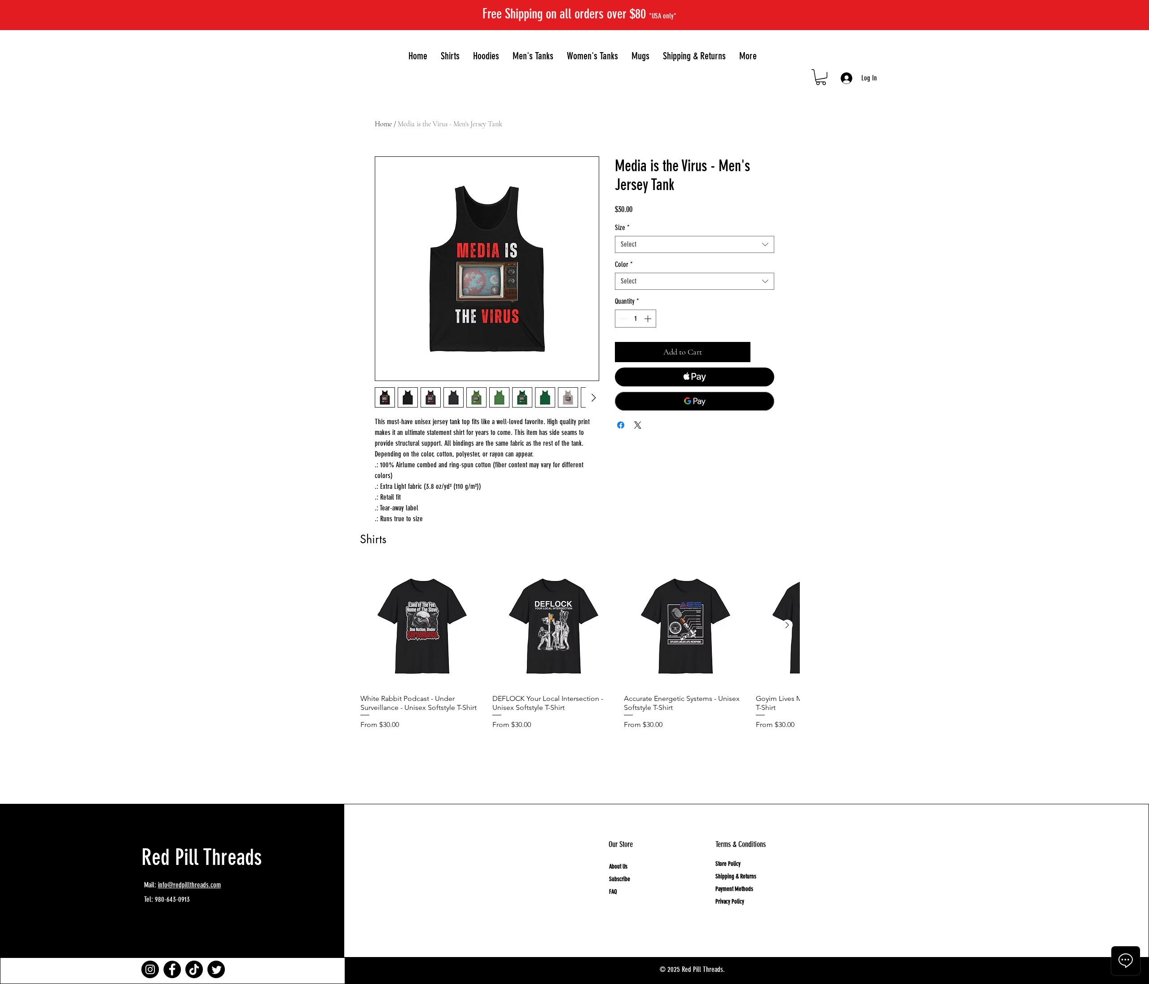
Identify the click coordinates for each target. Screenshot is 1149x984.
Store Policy (728, 864)
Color (624, 264)
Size (622, 227)
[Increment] (648, 318)
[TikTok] (194, 969)
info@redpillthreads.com (189, 885)
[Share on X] (637, 425)
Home (383, 124)
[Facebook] (172, 969)
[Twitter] (216, 969)
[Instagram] (150, 969)
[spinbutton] (635, 318)
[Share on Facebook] (620, 425)
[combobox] (694, 244)
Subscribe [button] (619, 879)
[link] (820, 77)
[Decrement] (622, 318)
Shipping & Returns (735, 876)
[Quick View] (421, 625)
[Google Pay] (694, 401)
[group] (580, 658)
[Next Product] (787, 625)
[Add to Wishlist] (764, 352)
